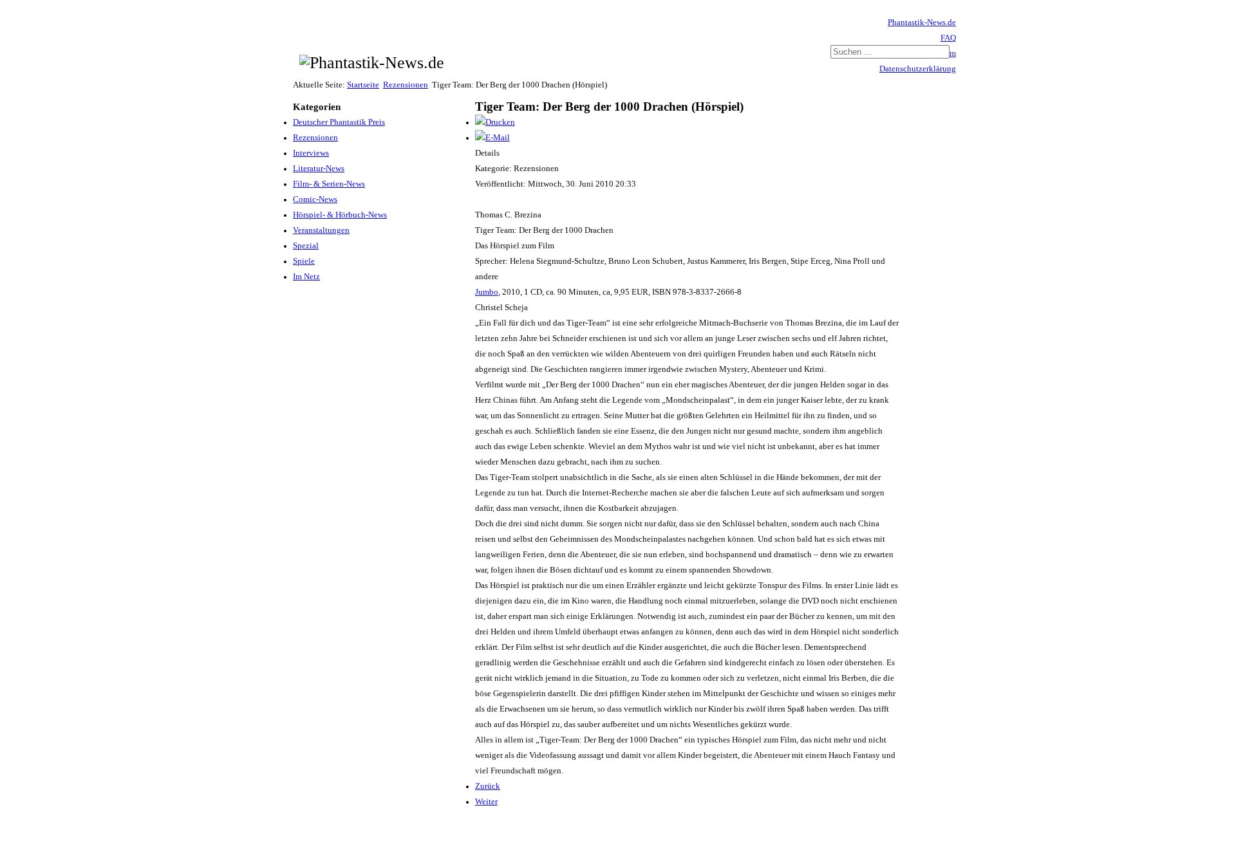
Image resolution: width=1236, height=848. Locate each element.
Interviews (311, 153)
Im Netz (306, 276)
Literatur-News (318, 168)
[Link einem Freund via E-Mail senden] (492, 137)
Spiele (304, 261)
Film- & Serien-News (329, 184)
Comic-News (315, 199)
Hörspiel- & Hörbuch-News (340, 214)
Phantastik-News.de (922, 22)
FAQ (948, 37)
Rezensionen (405, 84)
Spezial (306, 245)
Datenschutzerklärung (917, 68)
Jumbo (486, 292)
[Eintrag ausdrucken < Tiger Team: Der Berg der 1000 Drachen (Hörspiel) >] (495, 122)
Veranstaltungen (321, 230)
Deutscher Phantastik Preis (339, 122)
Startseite (363, 84)
